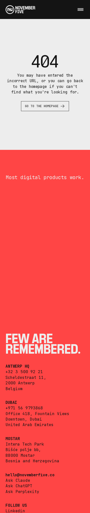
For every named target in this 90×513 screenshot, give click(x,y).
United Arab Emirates (30, 424)
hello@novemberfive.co (30, 475)
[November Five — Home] (20, 9)
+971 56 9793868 (24, 408)
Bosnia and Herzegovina (32, 461)
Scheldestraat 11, (26, 377)
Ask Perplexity (22, 491)
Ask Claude (18, 480)
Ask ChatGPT (19, 486)
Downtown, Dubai (24, 419)
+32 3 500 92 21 (24, 371)
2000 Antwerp (20, 383)
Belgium (14, 388)
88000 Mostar (20, 455)
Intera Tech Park (25, 444)
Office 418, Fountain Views (37, 413)
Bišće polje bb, (23, 449)
